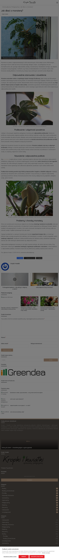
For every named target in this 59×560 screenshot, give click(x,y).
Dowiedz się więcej (46, 552)
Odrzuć (23, 556)
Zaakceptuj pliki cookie (37, 556)
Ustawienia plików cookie (10, 556)
